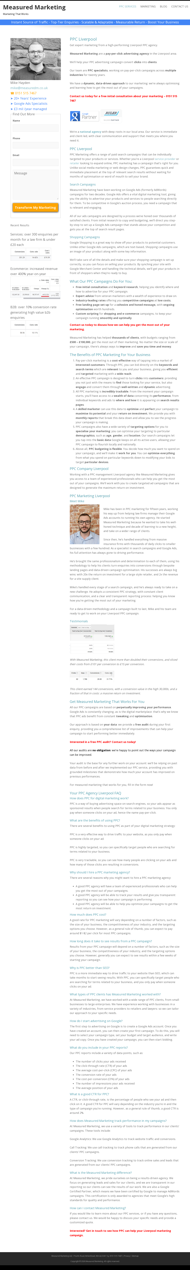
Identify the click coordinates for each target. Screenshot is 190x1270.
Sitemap (135, 1256)
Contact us (77, 325)
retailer (74, 163)
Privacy (127, 1256)
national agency (90, 131)
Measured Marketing (34, 7)
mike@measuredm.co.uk (29, 88)
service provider (165, 159)
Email (16, 155)
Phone (16, 138)
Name (16, 120)
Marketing (148, 6)
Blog (163, 6)
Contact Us (179, 6)
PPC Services (127, 6)
